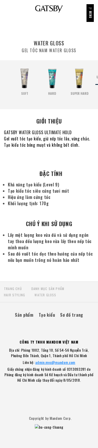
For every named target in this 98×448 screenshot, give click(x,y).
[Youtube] (55, 326)
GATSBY (49, 9)
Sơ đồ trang (71, 314)
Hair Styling (14, 295)
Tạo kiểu (47, 314)
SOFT (24, 93)
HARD (52, 93)
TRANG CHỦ (13, 288)
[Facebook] (43, 326)
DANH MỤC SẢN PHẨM (47, 288)
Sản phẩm (24, 314)
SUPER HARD (80, 93)
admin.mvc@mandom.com (55, 362)
